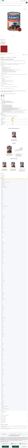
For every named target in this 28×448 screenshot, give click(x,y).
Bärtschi (2, 198)
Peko (1, 345)
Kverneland (2, 293)
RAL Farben (2, 403)
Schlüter (2, 373)
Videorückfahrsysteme (3, 420)
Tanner (2, 387)
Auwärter (2, 197)
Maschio (2, 316)
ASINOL (12, 120)
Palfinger (2, 344)
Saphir (2, 370)
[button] (21, 0)
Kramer (4, 43)
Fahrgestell (2, 231)
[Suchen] (26, 2)
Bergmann (2, 203)
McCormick (2, 321)
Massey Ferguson (3, 317)
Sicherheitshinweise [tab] (8, 57)
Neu (12, 119)
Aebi (1, 188)
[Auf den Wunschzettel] (26, 9)
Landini (2, 297)
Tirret (2, 389)
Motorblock (2, 330)
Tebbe (2, 388)
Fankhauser (2, 232)
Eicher (2, 226)
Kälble (2, 274)
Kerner (2, 278)
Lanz (1, 302)
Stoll (1, 383)
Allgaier (2, 193)
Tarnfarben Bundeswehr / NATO (5, 406)
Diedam (2, 221)
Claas (2, 213)
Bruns (2, 211)
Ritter (2, 360)
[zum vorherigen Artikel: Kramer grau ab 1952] (26, 5)
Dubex (2, 222)
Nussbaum (2, 336)
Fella (1, 235)
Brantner (2, 208)
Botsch (2, 207)
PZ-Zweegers (2, 350)
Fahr (1, 230)
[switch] (3, 443)
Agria (2, 189)
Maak (2, 313)
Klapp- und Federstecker (3, 416)
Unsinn (2, 392)
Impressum (7, 441)
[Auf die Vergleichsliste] (24, 9)
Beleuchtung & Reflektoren (4, 411)
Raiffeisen (2, 354)
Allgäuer (2, 194)
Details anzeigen (24, 446)
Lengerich (2, 306)
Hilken (2, 255)
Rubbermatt (2, 364)
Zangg (2, 398)
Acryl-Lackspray (3, 179)
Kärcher (2, 275)
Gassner (2, 246)
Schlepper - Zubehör (3, 417)
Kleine (2, 279)
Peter (2, 346)
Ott (1, 341)
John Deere (2, 273)
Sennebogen (2, 374)
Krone (2, 288)
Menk (2, 325)
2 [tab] (13, 36)
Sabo (1, 365)
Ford (1, 241)
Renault (2, 359)
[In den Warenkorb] (1, 7)
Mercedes (2, 327)
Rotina (2, 363)
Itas (1, 269)
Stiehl (2, 379)
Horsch (2, 260)
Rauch (2, 355)
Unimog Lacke (2, 407)
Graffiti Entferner (3, 183)
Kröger (2, 287)
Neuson (2, 332)
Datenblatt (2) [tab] (14, 57)
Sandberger (2, 369)
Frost (1, 245)
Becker (2, 202)
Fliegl (2, 240)
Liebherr (2, 307)
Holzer (2, 259)
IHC (1, 265)
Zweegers (2, 402)
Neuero (2, 331)
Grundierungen (3, 184)
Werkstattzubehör (3, 422)
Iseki (1, 268)
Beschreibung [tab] (3, 57)
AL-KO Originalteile (3, 175)
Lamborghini (2, 294)
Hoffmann (2, 256)
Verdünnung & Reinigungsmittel (4, 408)
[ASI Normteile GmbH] (3, 1)
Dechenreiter (2, 216)
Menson (2, 326)
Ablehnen (16, 446)
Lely (1, 303)
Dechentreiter (3, 217)
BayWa (2, 199)
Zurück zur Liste (2, 5)
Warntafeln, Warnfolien (3, 421)
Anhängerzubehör (3, 176)
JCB (1, 270)
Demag (2, 218)
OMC (1, 340)
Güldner (2, 250)
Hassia (2, 254)
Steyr (2, 378)
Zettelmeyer (2, 401)
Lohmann (2, 311)
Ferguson (2, 237)
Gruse (2, 249)
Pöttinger (2, 349)
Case (1, 212)
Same (2, 368)
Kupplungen (2, 292)
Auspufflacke (2, 180)
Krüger (2, 289)
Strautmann (2, 384)
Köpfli (2, 283)
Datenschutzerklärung (2, 441)
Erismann (2, 227)
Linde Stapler (2, 308)
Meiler (2, 322)
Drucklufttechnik (2, 412)
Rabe (2, 351)
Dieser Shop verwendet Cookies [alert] (14, 435)
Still (1, 382)
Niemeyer (2, 335)
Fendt (2, 236)
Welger (2, 397)
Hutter (2, 264)
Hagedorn (2, 251)
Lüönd (2, 312)
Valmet (2, 393)
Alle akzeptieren (5, 446)
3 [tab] (14, 36)
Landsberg (2, 298)
